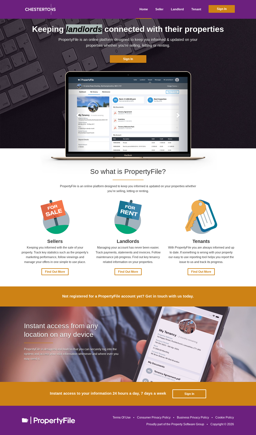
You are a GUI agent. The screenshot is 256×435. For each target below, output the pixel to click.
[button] (77, 114)
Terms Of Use (122, 417)
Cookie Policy (224, 417)
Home (143, 9)
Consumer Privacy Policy (154, 417)
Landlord (177, 9)
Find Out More (55, 271)
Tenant (196, 9)
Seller (159, 9)
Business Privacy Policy (193, 417)
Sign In (222, 9)
